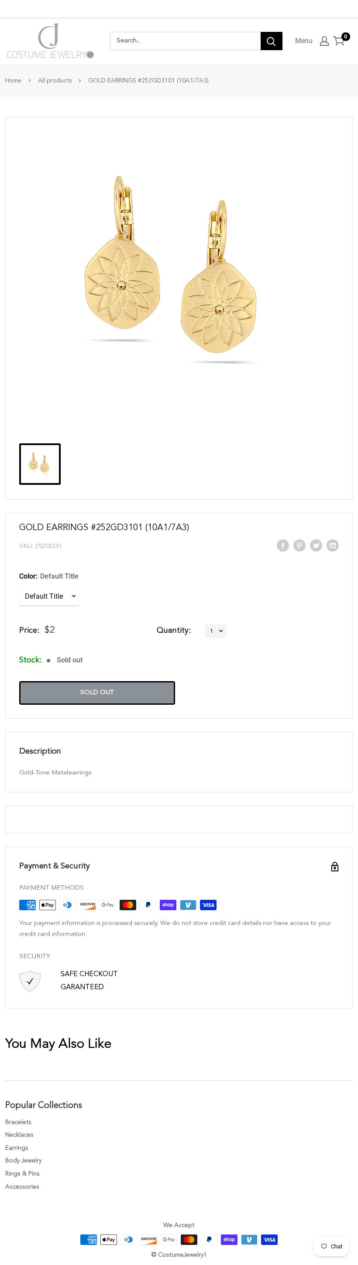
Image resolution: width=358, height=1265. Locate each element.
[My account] (324, 41)
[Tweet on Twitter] (316, 545)
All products (55, 81)
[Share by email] (333, 545)
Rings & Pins (22, 1174)
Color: (49, 576)
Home (13, 81)
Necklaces (19, 1135)
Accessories (22, 1187)
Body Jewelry (23, 1161)
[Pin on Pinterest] (299, 545)
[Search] (271, 41)
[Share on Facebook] (283, 545)
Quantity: (174, 630)
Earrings (16, 1148)
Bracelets (18, 1122)
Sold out (97, 692)
